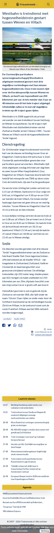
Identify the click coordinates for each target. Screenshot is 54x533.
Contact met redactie (43, 335)
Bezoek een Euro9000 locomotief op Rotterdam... (23, 502)
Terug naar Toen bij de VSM (14, 507)
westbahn (7, 319)
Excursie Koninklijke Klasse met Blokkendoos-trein (24, 498)
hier (47, 527)
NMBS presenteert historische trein (17, 493)
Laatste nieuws (27, 398)
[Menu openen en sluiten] (5, 4)
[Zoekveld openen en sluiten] (48, 4)
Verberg (45, 531)
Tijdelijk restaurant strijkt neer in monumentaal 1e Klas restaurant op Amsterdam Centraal (25, 469)
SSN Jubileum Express (12, 511)
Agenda (27, 487)
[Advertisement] (27, 365)
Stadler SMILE (19, 319)
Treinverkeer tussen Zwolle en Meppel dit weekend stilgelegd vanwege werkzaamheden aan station (28, 415)
